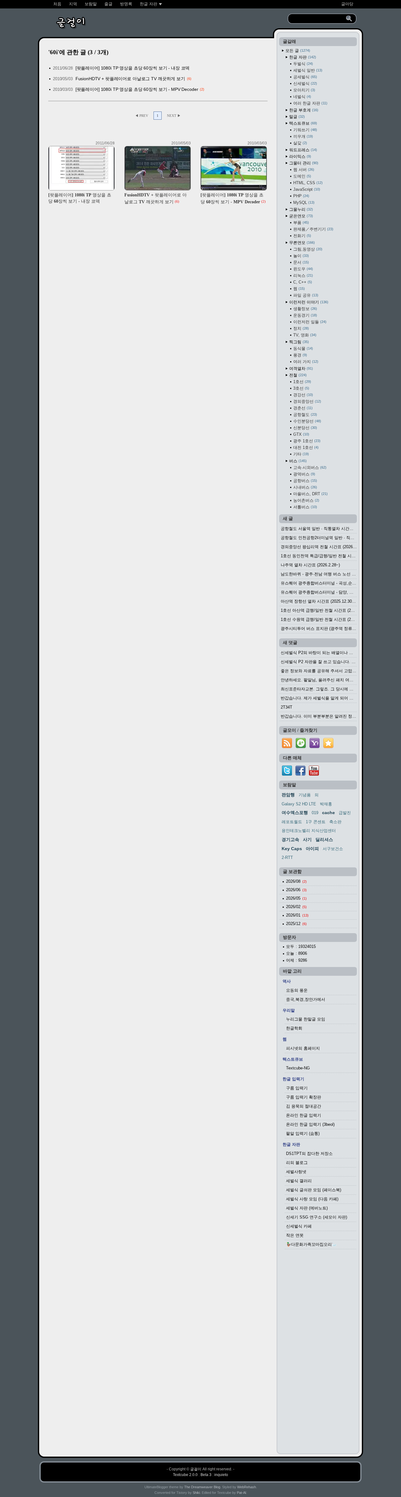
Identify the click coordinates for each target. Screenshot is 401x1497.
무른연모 (301, 242)
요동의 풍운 (297, 990)
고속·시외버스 (309, 467)
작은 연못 (295, 1235)
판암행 (288, 794)
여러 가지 (305, 361)
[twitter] (287, 774)
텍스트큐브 (302, 123)
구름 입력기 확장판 (303, 1097)
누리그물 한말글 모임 (305, 1019)
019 (315, 812)
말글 (296, 116)
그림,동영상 (307, 249)
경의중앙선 (306, 401)
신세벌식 (304, 83)
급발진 (345, 812)
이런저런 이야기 (308, 302)
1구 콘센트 (315, 821)
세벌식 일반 (307, 70)
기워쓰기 (304, 129)
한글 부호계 (303, 110)
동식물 (302, 348)
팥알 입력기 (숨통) (303, 1133)
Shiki (196, 1492)
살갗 (299, 143)
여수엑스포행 (295, 812)
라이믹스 (299, 156)
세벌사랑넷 (296, 1171)
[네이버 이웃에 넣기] (301, 748)
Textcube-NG (298, 1068)
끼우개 (302, 136)
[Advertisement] (318, 1353)
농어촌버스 (305, 500)
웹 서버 (303, 169)
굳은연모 (300, 216)
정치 (300, 328)
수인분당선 (306, 421)
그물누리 (300, 209)
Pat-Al (241, 1492)
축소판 (335, 821)
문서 (300, 262)
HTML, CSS (307, 182)
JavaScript (306, 189)
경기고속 (290, 839)
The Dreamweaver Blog (202, 1487)
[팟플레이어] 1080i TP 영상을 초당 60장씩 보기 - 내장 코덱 (133, 67)
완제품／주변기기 (312, 229)
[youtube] (314, 774)
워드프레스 (302, 150)
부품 (300, 222)
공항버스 (304, 480)
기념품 (305, 795)
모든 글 (297, 50)
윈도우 (302, 269)
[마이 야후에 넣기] (315, 748)
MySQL (303, 202)
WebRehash (246, 1487)
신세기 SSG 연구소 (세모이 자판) (316, 1217)
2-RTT (287, 857)
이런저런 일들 (309, 322)
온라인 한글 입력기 (303, 1115)
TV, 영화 (304, 335)
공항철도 (304, 414)
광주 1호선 (306, 441)
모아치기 (303, 90)
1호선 (301, 381)
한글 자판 (302, 57)
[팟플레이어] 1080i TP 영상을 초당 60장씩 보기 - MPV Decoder (137, 89)
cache (328, 812)
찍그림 (298, 342)
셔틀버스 (304, 507)
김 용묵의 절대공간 (303, 1106)
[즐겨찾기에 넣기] (328, 748)
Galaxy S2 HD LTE (299, 804)
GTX (300, 434)
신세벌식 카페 (299, 1226)
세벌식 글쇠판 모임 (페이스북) (313, 1190)
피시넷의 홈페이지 (303, 1048)
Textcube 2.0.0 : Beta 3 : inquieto (200, 1475)
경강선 (302, 394)
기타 (300, 454)
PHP (300, 196)
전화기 (301, 235)
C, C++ (302, 282)
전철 (297, 375)
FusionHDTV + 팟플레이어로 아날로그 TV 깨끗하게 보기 (130, 78)
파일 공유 (305, 295)
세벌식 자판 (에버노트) (307, 1208)
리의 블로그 (297, 1162)
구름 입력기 (297, 1088)
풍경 (299, 355)
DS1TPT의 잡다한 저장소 (309, 1153)
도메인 (301, 176)
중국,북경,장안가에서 (305, 999)
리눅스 (302, 275)
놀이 (300, 255)
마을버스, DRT (309, 493)
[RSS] (287, 748)
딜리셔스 (324, 839)
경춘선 (302, 408)
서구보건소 (333, 848)
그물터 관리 (303, 163)
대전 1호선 (305, 447)
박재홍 (326, 804)
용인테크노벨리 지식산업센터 (309, 830)
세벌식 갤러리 (299, 1180)
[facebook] (300, 774)
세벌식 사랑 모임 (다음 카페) (312, 1199)
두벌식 (302, 63)
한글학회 (294, 1028)
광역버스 (303, 474)
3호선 (300, 388)
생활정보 (304, 308)
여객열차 (300, 368)
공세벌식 (304, 77)
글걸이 (195, 1469)
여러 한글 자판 (309, 103)
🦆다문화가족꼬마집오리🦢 (311, 1244)
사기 (307, 839)
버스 (297, 461)
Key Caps (292, 848)
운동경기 (304, 315)
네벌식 (301, 96)
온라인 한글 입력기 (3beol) (310, 1124)
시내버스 (304, 487)
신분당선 (304, 427)
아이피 (312, 848)
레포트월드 (292, 821)
